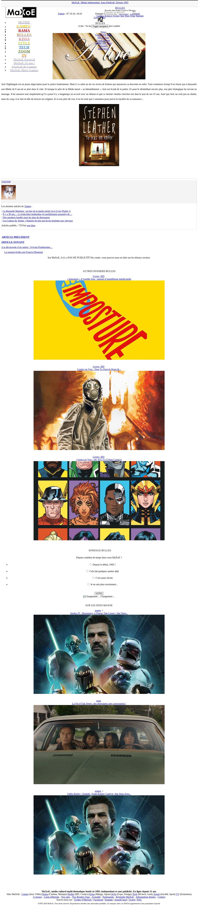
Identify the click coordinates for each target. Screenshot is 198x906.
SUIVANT (12, 242)
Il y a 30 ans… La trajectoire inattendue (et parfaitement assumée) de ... (37, 214)
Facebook (98, 899)
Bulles (71, 894)
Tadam (6, 181)
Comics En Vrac (103, 34)
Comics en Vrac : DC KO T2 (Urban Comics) (99, 459)
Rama (45, 894)
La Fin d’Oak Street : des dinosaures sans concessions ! (99, 703)
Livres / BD (98, 276)
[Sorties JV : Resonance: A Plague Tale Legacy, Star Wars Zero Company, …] (99, 693)
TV (177, 894)
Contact (161, 897)
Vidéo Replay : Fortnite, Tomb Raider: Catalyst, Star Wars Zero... (99, 794)
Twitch (132, 899)
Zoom (157, 894)
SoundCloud (120, 899)
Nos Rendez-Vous (81, 897)
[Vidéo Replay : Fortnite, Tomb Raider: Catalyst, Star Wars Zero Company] (99, 873)
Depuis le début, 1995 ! (104, 564)
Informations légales (146, 897)
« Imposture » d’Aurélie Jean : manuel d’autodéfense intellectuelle (99, 279)
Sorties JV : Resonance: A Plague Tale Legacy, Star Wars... (99, 613)
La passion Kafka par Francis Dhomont (23, 252)
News (103, 32)
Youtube (109, 899)
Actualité (96, 897)
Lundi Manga (103, 40)
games (98, 610)
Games (25, 894)
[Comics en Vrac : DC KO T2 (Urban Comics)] (99, 539)
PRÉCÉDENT (16, 237)
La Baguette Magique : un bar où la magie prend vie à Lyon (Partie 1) (37, 211)
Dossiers (103, 46)
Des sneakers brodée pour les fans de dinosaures (26, 217)
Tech (134, 894)
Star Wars (125, 16)
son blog (31, 225)
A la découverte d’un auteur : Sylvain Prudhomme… (27, 247)
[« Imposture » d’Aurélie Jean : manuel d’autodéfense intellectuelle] (99, 359)
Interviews (103, 48)
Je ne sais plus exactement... (104, 584)
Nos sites (65, 897)
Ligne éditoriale (51, 897)
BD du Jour (103, 37)
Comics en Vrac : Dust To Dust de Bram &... (99, 369)
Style (113, 894)
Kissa (92, 894)
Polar (132, 16)
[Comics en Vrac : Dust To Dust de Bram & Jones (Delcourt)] (99, 449)
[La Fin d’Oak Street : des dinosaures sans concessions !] (99, 783)
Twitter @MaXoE (83, 899)
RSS (139, 899)
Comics (100, 16)
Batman (140, 16)
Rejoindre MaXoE (125, 897)
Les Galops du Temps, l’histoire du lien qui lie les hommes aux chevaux (38, 220)
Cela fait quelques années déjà (104, 571)
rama (98, 700)
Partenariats (108, 897)
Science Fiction (112, 16)
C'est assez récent (104, 578)
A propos (37, 897)
